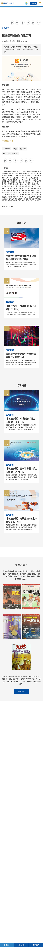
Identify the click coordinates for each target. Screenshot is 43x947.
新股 (15, 149)
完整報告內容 (7, 141)
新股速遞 (23, 149)
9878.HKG (7, 149)
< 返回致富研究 (7, 207)
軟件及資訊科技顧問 (10, 154)
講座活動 (21, 692)
